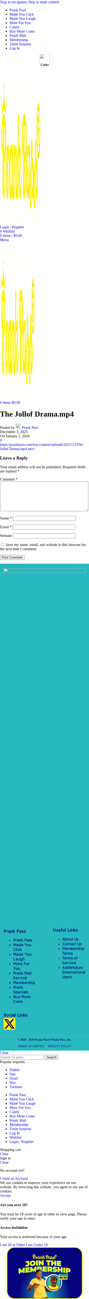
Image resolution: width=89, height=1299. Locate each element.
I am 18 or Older (13, 1245)
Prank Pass (30, 428)
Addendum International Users (73, 972)
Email (6, 527)
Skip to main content (43, 2)
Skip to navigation (14, 2)
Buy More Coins (22, 999)
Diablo (14, 1070)
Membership (24, 982)
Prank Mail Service (22, 975)
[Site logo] (20, 223)
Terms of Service (70, 960)
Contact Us (72, 943)
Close (4, 1053)
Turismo (15, 1087)
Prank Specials (20, 989)
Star (12, 1074)
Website (6, 536)
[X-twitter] (9, 1024)
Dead (13, 1078)
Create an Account (14, 1178)
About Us (70, 939)
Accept (5, 1195)
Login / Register (21, 1142)
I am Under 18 (37, 1245)
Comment (9, 479)
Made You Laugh (22, 956)
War (12, 1083)
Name (6, 518)
